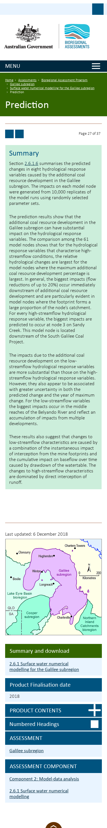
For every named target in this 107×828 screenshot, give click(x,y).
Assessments (27, 80)
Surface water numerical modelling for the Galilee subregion (52, 88)
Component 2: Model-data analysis (44, 779)
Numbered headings (34, 724)
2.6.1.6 (31, 163)
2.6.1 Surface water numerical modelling (38, 794)
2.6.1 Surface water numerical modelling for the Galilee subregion (44, 666)
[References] (9, 134)
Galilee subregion (22, 84)
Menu (12, 65)
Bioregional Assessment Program (64, 80)
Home (9, 80)
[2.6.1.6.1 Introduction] (19, 134)
